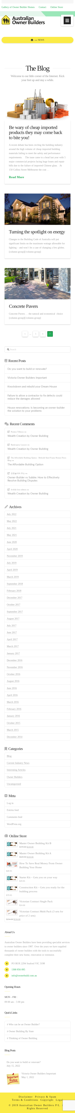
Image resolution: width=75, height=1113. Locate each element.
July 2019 (11, 563)
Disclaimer (26, 1097)
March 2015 (13, 730)
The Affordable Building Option (25, 464)
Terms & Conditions (25, 1100)
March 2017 (13, 646)
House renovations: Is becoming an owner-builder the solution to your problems (36, 409)
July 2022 (11, 514)
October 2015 (13, 723)
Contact (42, 7)
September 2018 (15, 584)
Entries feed (13, 810)
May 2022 (12, 521)
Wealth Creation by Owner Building (28, 436)
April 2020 (12, 549)
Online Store (56, 7)
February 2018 (14, 590)
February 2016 (14, 709)
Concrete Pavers (23, 306)
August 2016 (13, 681)
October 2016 (13, 674)
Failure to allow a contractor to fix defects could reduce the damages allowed (35, 397)
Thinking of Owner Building (23, 1038)
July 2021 (11, 528)
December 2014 (14, 737)
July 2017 (11, 625)
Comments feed (14, 817)
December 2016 (14, 660)
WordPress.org (14, 824)
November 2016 (15, 667)
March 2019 (13, 577)
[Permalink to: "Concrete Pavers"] (37, 283)
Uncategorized (14, 784)
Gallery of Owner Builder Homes (18, 7)
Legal (59, 1100)
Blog (9, 756)
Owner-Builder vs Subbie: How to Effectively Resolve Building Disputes (33, 479)
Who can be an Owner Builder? (24, 1024)
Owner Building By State (21, 1031)
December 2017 (14, 597)
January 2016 (13, 716)
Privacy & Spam (45, 1097)
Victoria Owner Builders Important (27, 378)
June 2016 (12, 688)
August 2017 (13, 618)
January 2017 (13, 653)
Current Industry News (18, 763)
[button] (67, 20)
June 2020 (12, 542)
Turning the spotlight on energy (37, 231)
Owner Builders (14, 777)
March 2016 (13, 702)
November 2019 (15, 556)
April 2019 (12, 570)
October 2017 (13, 604)
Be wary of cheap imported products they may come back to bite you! (35, 132)
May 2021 (12, 535)
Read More (16, 177)
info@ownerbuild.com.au (24, 975)
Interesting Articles (16, 770)
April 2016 (12, 695)
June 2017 (12, 632)
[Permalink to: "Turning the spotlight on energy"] (37, 209)
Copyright (47, 1100)
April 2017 (12, 639)
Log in (10, 803)
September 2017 (15, 611)
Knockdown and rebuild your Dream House (32, 386)
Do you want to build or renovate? (27, 369)
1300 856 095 (18, 969)
